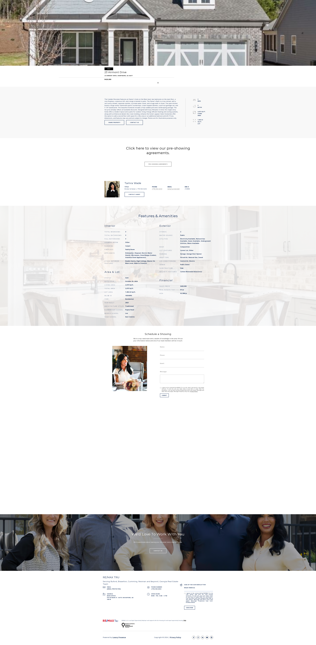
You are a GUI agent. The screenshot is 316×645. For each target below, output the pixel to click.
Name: (162, 347)
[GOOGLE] (211, 637)
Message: (163, 372)
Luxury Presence (119, 637)
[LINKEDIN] (202, 637)
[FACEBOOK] (193, 637)
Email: (162, 363)
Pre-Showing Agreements (158, 164)
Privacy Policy (194, 391)
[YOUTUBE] (207, 637)
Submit (164, 395)
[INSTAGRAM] (198, 637)
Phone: (162, 355)
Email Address (189, 588)
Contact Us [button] (134, 122)
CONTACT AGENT (134, 194)
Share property (114, 122)
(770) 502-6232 (157, 189)
